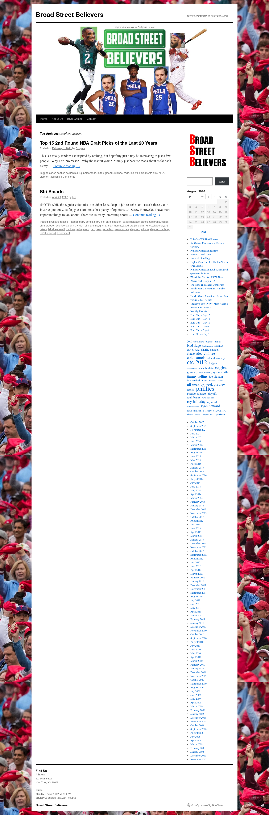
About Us (57, 119)
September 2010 (198, 638)
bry (74, 197)
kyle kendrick (193, 380)
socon (197, 414)
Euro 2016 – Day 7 (200, 334)
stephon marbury (159, 229)
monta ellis (151, 172)
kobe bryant (161, 225)
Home (43, 119)
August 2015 (196, 452)
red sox (210, 397)
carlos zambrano (150, 221)
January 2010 (197, 668)
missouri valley (216, 380)
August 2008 (196, 732)
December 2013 (198, 509)
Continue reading (66, 166)
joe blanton (216, 376)
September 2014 (198, 475)
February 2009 (197, 710)
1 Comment (63, 233)
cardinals (218, 345)
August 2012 (196, 558)
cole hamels (196, 357)
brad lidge (194, 345)
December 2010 (198, 626)
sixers (190, 414)
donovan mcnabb (197, 368)
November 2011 (198, 588)
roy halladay (196, 401)
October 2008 (197, 725)
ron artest (108, 229)
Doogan (80, 148)
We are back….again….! (202, 280)
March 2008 (196, 744)
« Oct (203, 231)
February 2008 (197, 748)
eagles (221, 367)
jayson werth (220, 372)
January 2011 (197, 623)
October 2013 (197, 516)
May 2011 (195, 607)
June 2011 (195, 604)
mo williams (137, 172)
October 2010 (197, 634)
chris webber (47, 225)
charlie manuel (210, 350)
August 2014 (196, 479)
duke (211, 368)
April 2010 (195, 657)
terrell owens (47, 233)
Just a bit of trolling (200, 258)
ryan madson (194, 410)
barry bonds (86, 221)
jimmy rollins (197, 376)
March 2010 (196, 660)
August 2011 (196, 596)
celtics (165, 221)
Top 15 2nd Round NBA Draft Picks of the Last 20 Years (98, 143)
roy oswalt (212, 402)
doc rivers (61, 225)
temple (205, 414)
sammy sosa (122, 229)
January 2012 (197, 581)
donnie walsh (75, 225)
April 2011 (195, 611)
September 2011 (198, 592)
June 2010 (195, 649)
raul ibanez (193, 397)
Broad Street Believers (70, 14)
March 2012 (196, 573)
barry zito (99, 221)
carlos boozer (57, 172)
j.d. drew (128, 225)
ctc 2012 (197, 362)
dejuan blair (72, 172)
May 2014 (195, 490)
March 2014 (196, 497)
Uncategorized (59, 221)
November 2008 (198, 721)
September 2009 (198, 683)
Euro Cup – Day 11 (200, 318)
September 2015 (198, 448)
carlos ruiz (193, 350)
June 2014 (195, 486)
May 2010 (195, 653)
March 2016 (196, 444)
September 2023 (198, 425)
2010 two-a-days (195, 341)
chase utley (194, 353)
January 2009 (197, 713)
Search (222, 181)
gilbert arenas (88, 172)
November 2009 (198, 676)
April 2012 (195, 569)
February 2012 (197, 577)
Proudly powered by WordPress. (207, 805)
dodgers (213, 363)
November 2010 (198, 630)
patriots (190, 389)
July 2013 (195, 524)
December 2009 (198, 672)
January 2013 (197, 539)
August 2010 (196, 641)
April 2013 (195, 532)
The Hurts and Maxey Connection (207, 284)
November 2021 (198, 429)
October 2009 (197, 679)
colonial (211, 358)
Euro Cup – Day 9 (199, 326)
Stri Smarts (52, 191)
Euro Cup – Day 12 (200, 315)
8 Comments (68, 176)
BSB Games (75, 119)
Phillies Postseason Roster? (204, 250)
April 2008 (195, 740)
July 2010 (195, 645)
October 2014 (197, 471)
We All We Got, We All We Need (206, 277)
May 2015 (195, 460)
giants (102, 225)
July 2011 (195, 600)
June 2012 (195, 566)
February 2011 (197, 619)
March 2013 (196, 535)
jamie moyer (203, 372)
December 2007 (198, 755)
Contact (91, 119)
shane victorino (214, 410)
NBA (161, 172)
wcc (212, 414)
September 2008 (198, 729)
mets (86, 229)
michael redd (121, 172)
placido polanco (196, 394)
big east (209, 341)
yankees (220, 414)
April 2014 (195, 494)
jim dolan (139, 225)
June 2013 (195, 528)
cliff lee (209, 353)
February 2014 (197, 501)
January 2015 (197, 467)
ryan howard (210, 406)
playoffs (212, 393)
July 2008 (195, 736)
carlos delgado (131, 221)
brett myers (207, 345)
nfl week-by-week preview (206, 384)
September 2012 (198, 554)
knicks (149, 225)
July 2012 (195, 562)
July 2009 (195, 691)
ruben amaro (193, 406)
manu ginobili (105, 172)
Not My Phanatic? (199, 311)
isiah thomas (115, 225)
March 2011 (196, 615)
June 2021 (195, 433)
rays (204, 397)
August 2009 (196, 687)
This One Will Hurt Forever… (205, 239)
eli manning (91, 225)
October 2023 (197, 422)
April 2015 (195, 463)
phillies (205, 388)
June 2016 (195, 441)
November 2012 (198, 547)
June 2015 (195, 456)
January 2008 (197, 751)
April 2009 (195, 702)
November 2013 (198, 513)
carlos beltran (113, 221)
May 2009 (195, 698)
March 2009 (196, 706)
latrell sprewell (56, 229)
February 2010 (197, 664)
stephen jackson (49, 176)
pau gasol (95, 229)
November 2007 (198, 759)
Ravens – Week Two (200, 254)
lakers (43, 229)
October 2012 (197, 551)
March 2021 (196, 437)
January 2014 (197, 505)
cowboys (220, 358)
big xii (218, 341)
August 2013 (196, 520)
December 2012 (198, 543)
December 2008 (198, 717)
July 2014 (195, 482)
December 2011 (198, 585)
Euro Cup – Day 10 (200, 322)
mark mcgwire (74, 229)
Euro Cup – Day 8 (199, 330)
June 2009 (195, 694)
